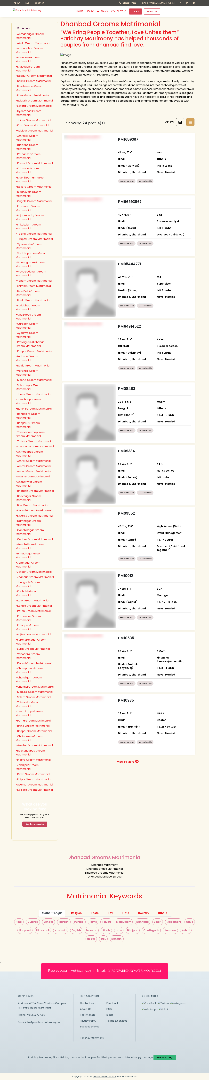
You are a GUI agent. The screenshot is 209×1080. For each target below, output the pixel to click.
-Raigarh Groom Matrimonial (34, 100)
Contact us (87, 1003)
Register (152, 11)
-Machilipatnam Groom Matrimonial (31, 179)
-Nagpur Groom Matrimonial (34, 76)
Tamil (93, 922)
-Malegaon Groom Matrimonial (28, 68)
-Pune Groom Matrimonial (32, 95)
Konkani (116, 939)
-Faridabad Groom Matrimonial (28, 307)
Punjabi (79, 922)
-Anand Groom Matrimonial (33, 471)
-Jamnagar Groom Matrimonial (28, 564)
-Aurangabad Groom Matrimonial (29, 50)
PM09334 (126, 451)
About (17, 3)
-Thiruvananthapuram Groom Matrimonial (30, 434)
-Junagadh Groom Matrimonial (28, 584)
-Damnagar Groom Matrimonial (28, 523)
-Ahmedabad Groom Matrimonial (29, 454)
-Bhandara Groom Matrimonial (28, 59)
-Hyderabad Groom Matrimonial (28, 113)
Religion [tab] (76, 913)
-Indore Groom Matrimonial (33, 760)
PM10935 (126, 700)
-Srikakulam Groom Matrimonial (28, 226)
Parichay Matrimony (92, 1038)
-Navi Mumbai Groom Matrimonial (29, 88)
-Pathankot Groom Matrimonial (28, 156)
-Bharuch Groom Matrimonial (35, 491)
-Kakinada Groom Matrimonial (27, 170)
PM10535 (126, 638)
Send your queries (35, 824)
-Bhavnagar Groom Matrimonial (28, 498)
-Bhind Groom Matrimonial (33, 726)
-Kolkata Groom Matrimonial (34, 790)
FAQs (109, 1009)
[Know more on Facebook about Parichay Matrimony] (180, 3)
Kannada (142, 922)
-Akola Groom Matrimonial (33, 43)
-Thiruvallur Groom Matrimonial (28, 704)
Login (135, 11)
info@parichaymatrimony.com (158, 3)
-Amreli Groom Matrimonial (33, 461)
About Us (85, 1009)
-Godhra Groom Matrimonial (34, 539)
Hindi (19, 922)
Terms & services (116, 1020)
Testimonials (88, 1015)
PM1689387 (128, 139)
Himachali (42, 930)
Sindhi (106, 930)
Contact (39, 3)
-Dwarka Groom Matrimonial (34, 516)
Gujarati (32, 922)
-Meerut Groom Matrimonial (34, 380)
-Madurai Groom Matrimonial (34, 692)
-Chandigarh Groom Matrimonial (29, 679)
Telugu (106, 922)
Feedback (112, 1003)
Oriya (189, 922)
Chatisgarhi (151, 930)
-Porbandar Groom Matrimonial (28, 618)
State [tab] (125, 913)
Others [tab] (162, 913)
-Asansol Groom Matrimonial (34, 784)
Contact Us (118, 11)
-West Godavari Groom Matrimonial (31, 273)
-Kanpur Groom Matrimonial (34, 351)
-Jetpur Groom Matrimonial (34, 572)
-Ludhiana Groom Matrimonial (27, 147)
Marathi (64, 922)
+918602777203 (128, 3)
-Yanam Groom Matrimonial (34, 281)
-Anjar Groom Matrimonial (33, 476)
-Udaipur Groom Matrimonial (34, 130)
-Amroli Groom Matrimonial (33, 466)
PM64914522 (129, 326)
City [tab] (110, 913)
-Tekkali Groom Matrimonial (34, 234)
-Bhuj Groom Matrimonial (32, 505)
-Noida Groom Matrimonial (33, 300)
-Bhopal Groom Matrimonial (34, 731)
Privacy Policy (88, 1020)
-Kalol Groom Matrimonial (32, 600)
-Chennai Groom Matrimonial (35, 687)
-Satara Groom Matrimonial (34, 106)
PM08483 (126, 388)
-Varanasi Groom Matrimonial (27, 373)
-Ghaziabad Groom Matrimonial (28, 316)
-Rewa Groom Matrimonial (33, 774)
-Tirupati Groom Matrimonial (34, 239)
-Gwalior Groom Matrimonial (34, 745)
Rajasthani (174, 922)
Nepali (91, 939)
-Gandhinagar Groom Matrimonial (30, 532)
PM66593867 (130, 201)
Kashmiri (60, 930)
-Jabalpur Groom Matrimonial (27, 767)
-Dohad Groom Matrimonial (33, 510)
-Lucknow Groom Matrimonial (27, 358)
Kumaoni (170, 930)
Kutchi (186, 930)
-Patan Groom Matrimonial (33, 611)
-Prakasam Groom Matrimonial (28, 208)
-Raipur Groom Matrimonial (33, 779)
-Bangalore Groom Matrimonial (28, 416)
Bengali (48, 922)
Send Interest (127, 181)
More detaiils (145, 181)
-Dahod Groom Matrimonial (33, 663)
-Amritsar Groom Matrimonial (27, 138)
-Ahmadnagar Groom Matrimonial (30, 36)
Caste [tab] (94, 913)
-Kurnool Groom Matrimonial (34, 163)
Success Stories (89, 1026)
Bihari (157, 922)
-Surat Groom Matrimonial (33, 649)
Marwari (91, 930)
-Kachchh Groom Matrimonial (27, 593)
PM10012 (125, 575)
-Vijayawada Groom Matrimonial (28, 246)
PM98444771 (129, 264)
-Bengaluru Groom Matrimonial (28, 425)
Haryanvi (25, 930)
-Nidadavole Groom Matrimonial (28, 194)
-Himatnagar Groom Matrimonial (29, 555)
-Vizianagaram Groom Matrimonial (30, 264)
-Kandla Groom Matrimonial (34, 606)
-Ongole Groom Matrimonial (34, 201)
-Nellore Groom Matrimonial (34, 187)
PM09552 (126, 513)
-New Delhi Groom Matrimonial (28, 293)
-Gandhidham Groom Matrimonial (30, 546)
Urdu (119, 930)
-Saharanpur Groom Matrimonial (29, 387)
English (76, 930)
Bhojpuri (132, 930)
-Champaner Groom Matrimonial (29, 670)
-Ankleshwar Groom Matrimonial (29, 484)
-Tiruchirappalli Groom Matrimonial (30, 713)
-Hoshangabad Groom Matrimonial (30, 752)
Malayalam (123, 922)
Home (79, 11)
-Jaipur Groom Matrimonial (33, 120)
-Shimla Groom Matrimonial (33, 286)
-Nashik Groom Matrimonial (33, 81)
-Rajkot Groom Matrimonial (33, 634)
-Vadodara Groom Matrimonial (28, 656)
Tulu (103, 939)
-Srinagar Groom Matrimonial (35, 446)
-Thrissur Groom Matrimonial (34, 441)
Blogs (109, 1015)
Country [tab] (143, 913)
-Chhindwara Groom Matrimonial (29, 738)
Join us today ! (164, 1057)
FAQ (27, 3)
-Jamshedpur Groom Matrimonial (29, 401)
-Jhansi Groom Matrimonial (33, 394)
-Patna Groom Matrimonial (33, 721)
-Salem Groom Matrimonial (33, 697)
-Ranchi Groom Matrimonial (34, 409)
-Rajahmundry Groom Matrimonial (30, 217)
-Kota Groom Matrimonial (32, 125)
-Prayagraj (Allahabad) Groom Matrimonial (31, 344)
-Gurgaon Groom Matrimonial (27, 326)
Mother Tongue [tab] (52, 913)
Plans (104, 11)
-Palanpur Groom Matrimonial (27, 627)
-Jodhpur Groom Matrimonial (35, 577)
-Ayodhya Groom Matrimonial (27, 335)
